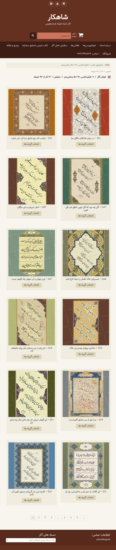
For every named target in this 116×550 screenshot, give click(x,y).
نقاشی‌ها (75, 45)
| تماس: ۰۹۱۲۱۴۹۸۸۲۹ (88, 54)
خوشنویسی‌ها (89, 45)
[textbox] (31, 540)
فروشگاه (107, 54)
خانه (107, 65)
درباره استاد (105, 45)
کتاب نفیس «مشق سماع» (35, 45)
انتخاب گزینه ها (85, 144)
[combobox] (31, 540)
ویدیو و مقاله (12, 45)
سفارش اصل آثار (59, 45)
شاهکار (58, 17)
